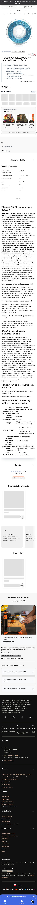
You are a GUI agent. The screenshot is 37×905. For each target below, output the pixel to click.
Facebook (5, 844)
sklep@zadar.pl (9, 761)
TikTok (4, 841)
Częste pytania (6, 799)
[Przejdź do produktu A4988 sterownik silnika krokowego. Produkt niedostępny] (14, 569)
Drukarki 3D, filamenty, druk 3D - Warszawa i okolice (16, 774)
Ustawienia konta (7, 819)
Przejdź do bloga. (9, 642)
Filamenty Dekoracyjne (20, 14)
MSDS (9, 393)
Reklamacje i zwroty (7, 787)
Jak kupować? (6, 796)
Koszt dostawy (6, 784)
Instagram (5, 838)
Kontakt (4, 849)
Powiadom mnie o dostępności (20, 132)
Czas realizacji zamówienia (9, 779)
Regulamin (20, 873)
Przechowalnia (6, 821)
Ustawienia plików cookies (9, 824)
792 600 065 (28, 7)
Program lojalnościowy (8, 833)
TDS (30, 397)
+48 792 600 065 (11, 655)
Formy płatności (6, 782)
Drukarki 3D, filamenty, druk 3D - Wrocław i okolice (16, 777)
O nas (3, 851)
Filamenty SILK (32, 14)
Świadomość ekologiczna (9, 807)
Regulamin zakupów (7, 804)
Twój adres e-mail (7, 869)
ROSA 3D (21, 375)
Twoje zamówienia (7, 816)
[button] (18, 160)
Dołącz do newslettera (9, 871)
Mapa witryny (5, 846)
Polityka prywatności (7, 802)
